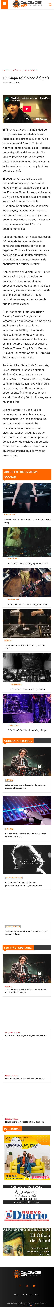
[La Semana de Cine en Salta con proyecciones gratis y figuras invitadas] (27, 859)
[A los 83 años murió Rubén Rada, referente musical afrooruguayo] (27, 761)
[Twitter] (27, 1286)
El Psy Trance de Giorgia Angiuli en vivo (27, 604)
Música (17, 70)
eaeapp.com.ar (32, 1305)
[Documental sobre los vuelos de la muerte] (27, 1057)
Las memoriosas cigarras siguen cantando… (26, 1035)
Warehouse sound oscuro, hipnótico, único (27, 563)
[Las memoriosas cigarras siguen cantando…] (27, 1014)
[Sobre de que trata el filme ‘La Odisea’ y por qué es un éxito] (27, 908)
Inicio (6, 70)
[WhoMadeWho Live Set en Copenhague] (27, 708)
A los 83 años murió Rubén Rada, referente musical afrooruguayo (25, 991)
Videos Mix (31, 70)
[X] (28, 88)
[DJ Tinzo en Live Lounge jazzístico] (27, 667)
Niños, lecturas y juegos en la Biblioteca (24, 1121)
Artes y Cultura (14, 878)
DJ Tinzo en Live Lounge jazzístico (28, 689)
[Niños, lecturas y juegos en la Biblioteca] (27, 1100)
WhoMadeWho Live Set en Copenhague (27, 730)
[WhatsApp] (34, 88)
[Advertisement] (27, 37)
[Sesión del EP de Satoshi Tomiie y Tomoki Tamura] (27, 623)
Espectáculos (13, 927)
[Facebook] (22, 88)
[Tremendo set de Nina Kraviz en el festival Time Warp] (27, 497)
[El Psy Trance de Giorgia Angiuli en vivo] (27, 582)
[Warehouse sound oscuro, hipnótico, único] (27, 541)
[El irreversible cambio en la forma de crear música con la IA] (27, 810)
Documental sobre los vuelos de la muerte (25, 1078)
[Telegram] (40, 88)
